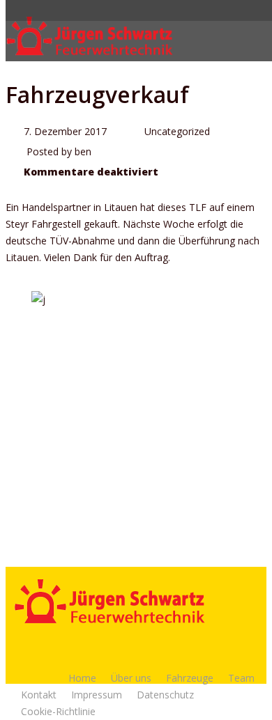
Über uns (131, 677)
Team (241, 677)
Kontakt (38, 694)
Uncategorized (177, 131)
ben (83, 151)
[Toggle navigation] (257, 36)
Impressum (96, 694)
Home (82, 677)
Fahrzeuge (189, 677)
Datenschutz (165, 694)
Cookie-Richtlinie (58, 711)
